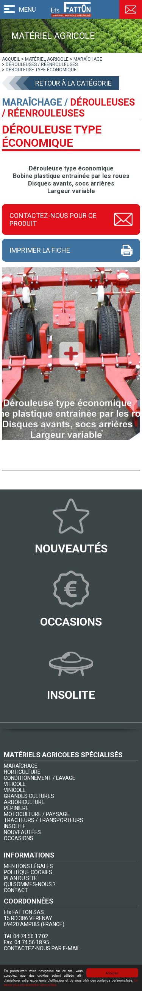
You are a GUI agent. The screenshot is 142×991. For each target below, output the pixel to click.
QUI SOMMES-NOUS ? (30, 884)
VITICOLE (15, 784)
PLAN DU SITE (20, 878)
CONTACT (16, 890)
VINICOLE (15, 790)
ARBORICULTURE (24, 802)
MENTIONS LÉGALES (28, 866)
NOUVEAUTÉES (22, 832)
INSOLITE (15, 826)
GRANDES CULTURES (29, 796)
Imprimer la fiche (39, 250)
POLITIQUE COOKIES (28, 872)
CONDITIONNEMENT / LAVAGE (39, 778)
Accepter (112, 973)
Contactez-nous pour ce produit (53, 219)
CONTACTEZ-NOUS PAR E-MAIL (42, 948)
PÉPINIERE (16, 808)
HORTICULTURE (22, 772)
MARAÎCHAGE (20, 766)
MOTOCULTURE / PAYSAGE (36, 814)
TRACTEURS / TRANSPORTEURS (43, 820)
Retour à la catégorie (73, 83)
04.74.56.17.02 (30, 936)
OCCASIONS (18, 838)
